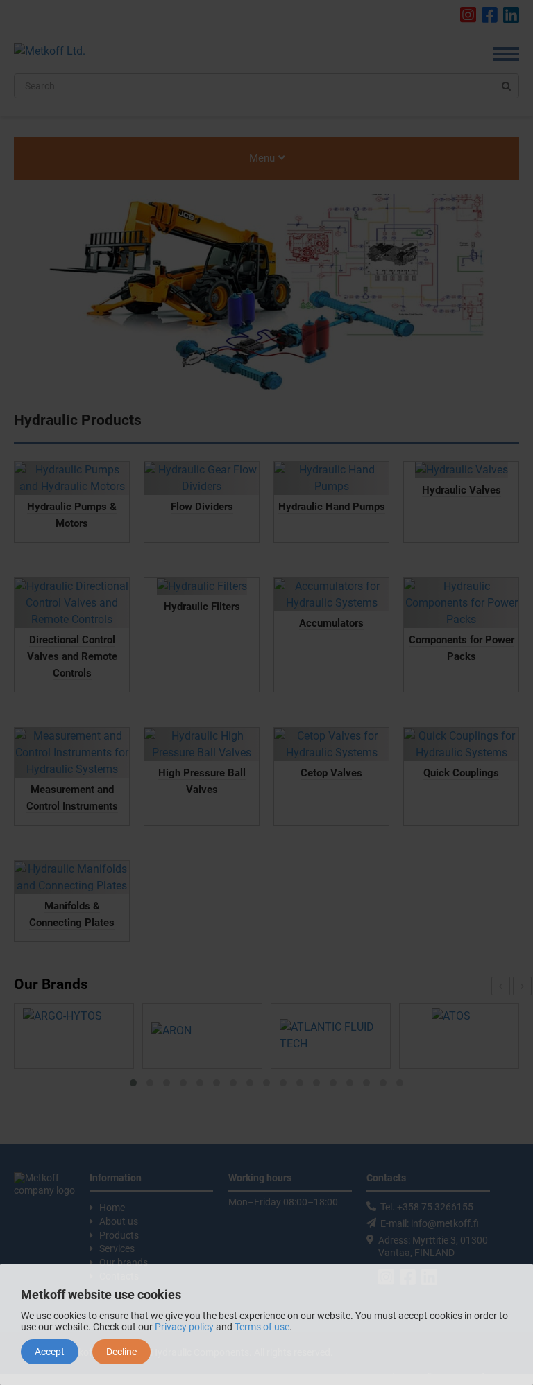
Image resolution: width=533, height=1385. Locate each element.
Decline (121, 1351)
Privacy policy (184, 1326)
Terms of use (262, 1326)
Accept (50, 1351)
